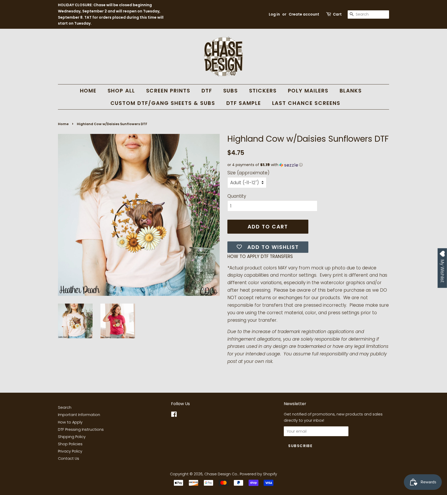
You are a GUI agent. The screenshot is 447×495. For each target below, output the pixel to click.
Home (63, 124)
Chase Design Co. (221, 474)
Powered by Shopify (258, 474)
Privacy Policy (70, 451)
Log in (274, 14)
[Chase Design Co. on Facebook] (174, 415)
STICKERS (263, 90)
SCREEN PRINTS (168, 90)
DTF (207, 90)
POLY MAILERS (308, 90)
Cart (337, 14)
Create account (304, 14)
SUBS (230, 90)
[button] (308, 165)
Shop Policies (70, 444)
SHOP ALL (121, 90)
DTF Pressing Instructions (81, 429)
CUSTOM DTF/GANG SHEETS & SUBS (162, 103)
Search (64, 407)
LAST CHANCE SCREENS (306, 103)
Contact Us (68, 458)
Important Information (79, 414)
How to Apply (70, 422)
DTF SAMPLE (243, 103)
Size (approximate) (248, 173)
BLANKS (351, 90)
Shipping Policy (72, 436)
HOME (88, 90)
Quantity (236, 196)
